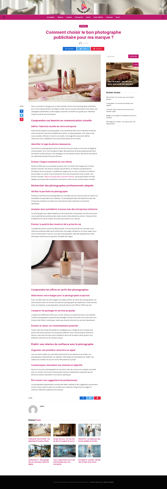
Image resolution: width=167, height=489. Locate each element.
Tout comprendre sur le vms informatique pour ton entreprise (64, 462)
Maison (60, 17)
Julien (42, 406)
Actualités (51, 17)
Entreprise (79, 17)
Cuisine (69, 17)
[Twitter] (21, 115)
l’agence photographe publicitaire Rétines (59, 177)
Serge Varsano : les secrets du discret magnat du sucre (64, 440)
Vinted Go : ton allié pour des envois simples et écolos (89, 440)
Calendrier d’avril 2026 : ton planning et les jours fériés (39, 440)
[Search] (163, 17)
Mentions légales (109, 482)
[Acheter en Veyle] (83, 7)
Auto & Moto (98, 17)
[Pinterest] (21, 119)
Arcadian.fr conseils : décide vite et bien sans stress (89, 461)
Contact (92, 482)
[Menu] (4, 17)
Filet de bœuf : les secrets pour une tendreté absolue (120, 82)
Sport (118, 17)
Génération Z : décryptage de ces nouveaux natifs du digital (38, 462)
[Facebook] (21, 111)
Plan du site (99, 482)
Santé (88, 17)
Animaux (109, 17)
